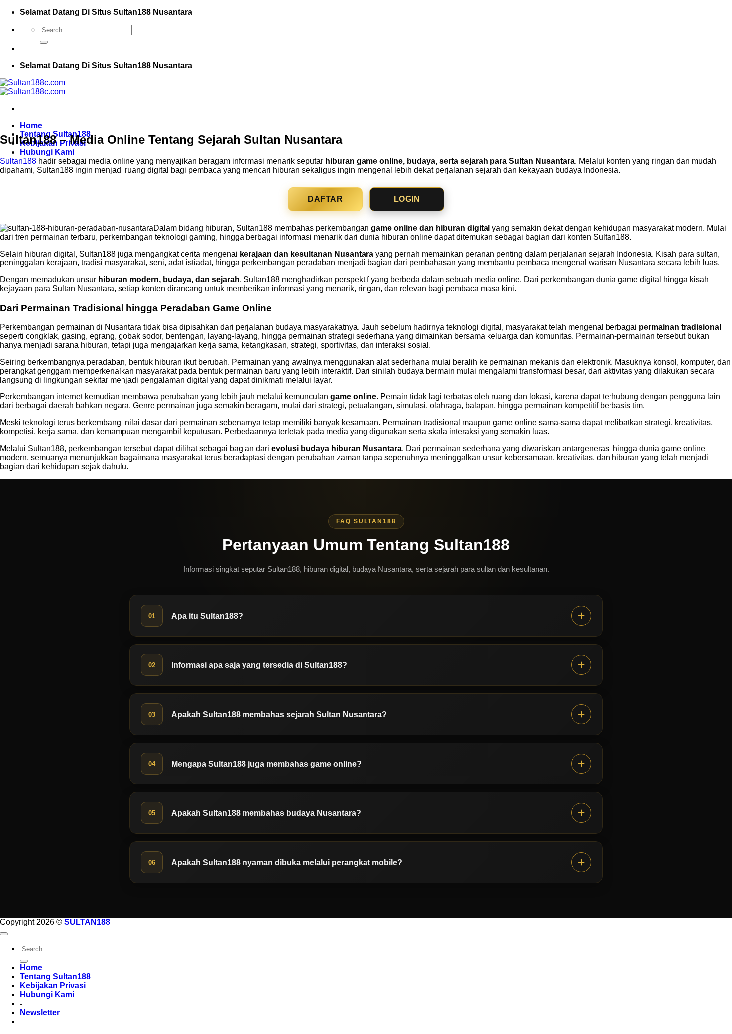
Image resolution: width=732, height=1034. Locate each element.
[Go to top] (4, 933)
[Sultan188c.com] (32, 87)
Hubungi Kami (47, 152)
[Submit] (44, 42)
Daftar (325, 199)
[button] (40, 1012)
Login (407, 199)
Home (31, 125)
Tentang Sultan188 (55, 976)
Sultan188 (18, 161)
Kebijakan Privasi (53, 985)
